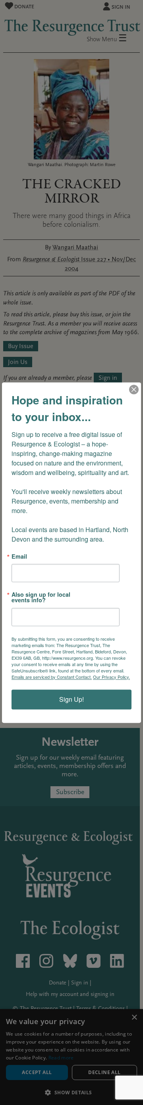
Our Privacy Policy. (111, 677)
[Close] (134, 389)
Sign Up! (71, 699)
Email (19, 556)
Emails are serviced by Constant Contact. (52, 677)
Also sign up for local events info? (41, 597)
